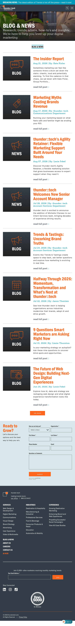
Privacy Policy (23, 617)
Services (7, 505)
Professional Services (34, 517)
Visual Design (8, 521)
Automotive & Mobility (34, 533)
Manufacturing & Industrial (32, 513)
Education (30, 530)
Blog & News (8, 539)
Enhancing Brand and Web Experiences (57, 515)
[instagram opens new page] (10, 590)
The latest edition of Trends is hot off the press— (37, 2)
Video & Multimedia (10, 534)
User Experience (9, 531)
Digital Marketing (9, 514)
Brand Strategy (9, 524)
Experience (54, 505)
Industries (30, 505)
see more (37, 413)
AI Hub (5, 553)
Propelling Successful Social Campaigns (57, 521)
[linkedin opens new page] (4, 590)
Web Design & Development (8, 509)
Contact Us (8, 550)
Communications (9, 517)
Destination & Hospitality (35, 508)
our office (14, 498)
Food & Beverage (32, 521)
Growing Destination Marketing (57, 509)
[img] (16, 68)
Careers (6, 546)
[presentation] (8, 8)
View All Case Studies (57, 525)
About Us (7, 543)
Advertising (7, 527)
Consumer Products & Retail (34, 525)
